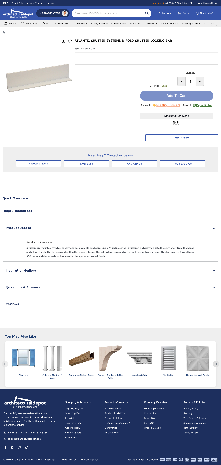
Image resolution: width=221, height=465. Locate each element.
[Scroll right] (216, 24)
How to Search (113, 408)
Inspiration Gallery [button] (21, 270)
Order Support (73, 432)
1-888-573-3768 (182, 163)
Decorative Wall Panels (197, 375)
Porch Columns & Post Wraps (161, 23)
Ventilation (168, 375)
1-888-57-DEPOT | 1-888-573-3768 (28, 432)
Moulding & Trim (190, 23)
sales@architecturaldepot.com (24, 438)
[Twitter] (13, 448)
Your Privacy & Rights (194, 418)
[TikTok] (27, 448)
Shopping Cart (73, 413)
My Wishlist (71, 418)
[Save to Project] (70, 41)
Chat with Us (134, 163)
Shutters (81, 23)
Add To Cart (176, 95)
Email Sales (86, 163)
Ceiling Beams (98, 23)
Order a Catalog (152, 427)
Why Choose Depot (208, 3)
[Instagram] (20, 448)
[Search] (147, 13)
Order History (72, 427)
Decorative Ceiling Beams (81, 375)
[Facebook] (5, 448)
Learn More (50, 3)
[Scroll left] (212, 24)
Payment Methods (114, 418)
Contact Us (150, 413)
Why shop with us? (154, 408)
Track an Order (73, 423)
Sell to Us (149, 423)
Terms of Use (190, 432)
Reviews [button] (12, 304)
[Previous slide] (5, 364)
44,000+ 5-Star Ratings (177, 3)
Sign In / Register (74, 408)
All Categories (112, 432)
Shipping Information (194, 423)
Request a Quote (38, 163)
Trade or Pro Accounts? (117, 423)
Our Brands (111, 427)
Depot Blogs (150, 418)
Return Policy (190, 427)
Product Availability (115, 413)
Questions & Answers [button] (23, 287)
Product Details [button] (18, 228)
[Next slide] (216, 364)
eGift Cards (71, 437)
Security (188, 413)
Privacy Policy (190, 408)
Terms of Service (89, 459)
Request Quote (181, 137)
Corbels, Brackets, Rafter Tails (126, 23)
